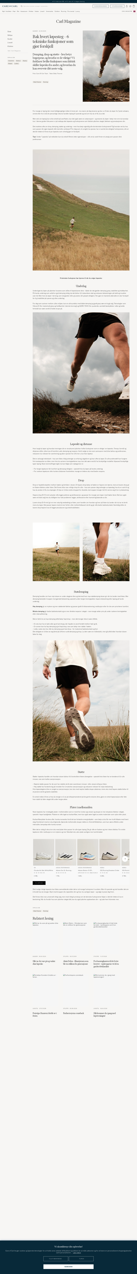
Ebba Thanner (37, 82)
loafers (16, 63)
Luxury (77, 11)
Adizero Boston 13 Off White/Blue (85, 870)
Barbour (18, 60)
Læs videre (77, 1253)
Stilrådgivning (117, 6)
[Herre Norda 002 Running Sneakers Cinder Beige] (110, 852)
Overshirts (11, 60)
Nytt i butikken (6, 11)
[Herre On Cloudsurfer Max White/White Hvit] (43, 852)
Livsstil (42, 11)
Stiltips (10, 35)
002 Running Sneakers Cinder (109, 870)
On (35, 867)
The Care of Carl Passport (68, 1)
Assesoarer (23, 11)
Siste (9, 31)
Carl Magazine (127, 11)
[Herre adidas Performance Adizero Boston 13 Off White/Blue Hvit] (87, 852)
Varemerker (49, 11)
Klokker (31, 11)
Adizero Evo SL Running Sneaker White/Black (63, 870)
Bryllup (25, 60)
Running (63, 11)
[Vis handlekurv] (133, 6)
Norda (102, 867)
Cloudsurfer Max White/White (43, 870)
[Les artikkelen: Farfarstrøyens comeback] (76, 996)
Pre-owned (70, 11)
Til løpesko (39, 883)
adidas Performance (63, 867)
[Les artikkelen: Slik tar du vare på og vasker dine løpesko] (45, 945)
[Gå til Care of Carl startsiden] (10, 6)
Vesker (37, 11)
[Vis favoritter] (130, 6)
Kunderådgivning (100, 6)
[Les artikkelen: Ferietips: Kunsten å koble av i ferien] (45, 996)
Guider (10, 39)
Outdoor (57, 11)
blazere (10, 63)
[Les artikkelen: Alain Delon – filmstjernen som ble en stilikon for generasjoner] (76, 945)
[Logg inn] (126, 6)
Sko (18, 11)
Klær (14, 11)
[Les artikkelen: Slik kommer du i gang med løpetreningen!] (106, 996)
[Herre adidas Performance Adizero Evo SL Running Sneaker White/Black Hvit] (65, 852)
